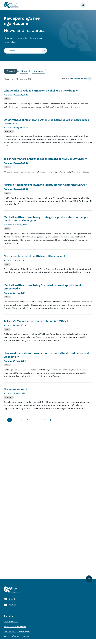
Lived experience (11, 621)
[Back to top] (89, 578)
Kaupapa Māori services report (17, 636)
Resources (38, 71)
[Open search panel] (83, 5)
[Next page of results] (50, 420)
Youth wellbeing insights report (17, 631)
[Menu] (90, 5)
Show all (11, 71)
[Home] (12, 589)
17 (45, 420)
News (24, 71)
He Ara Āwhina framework (15, 626)
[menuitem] (81, 79)
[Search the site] (44, 50)
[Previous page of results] (3, 420)
